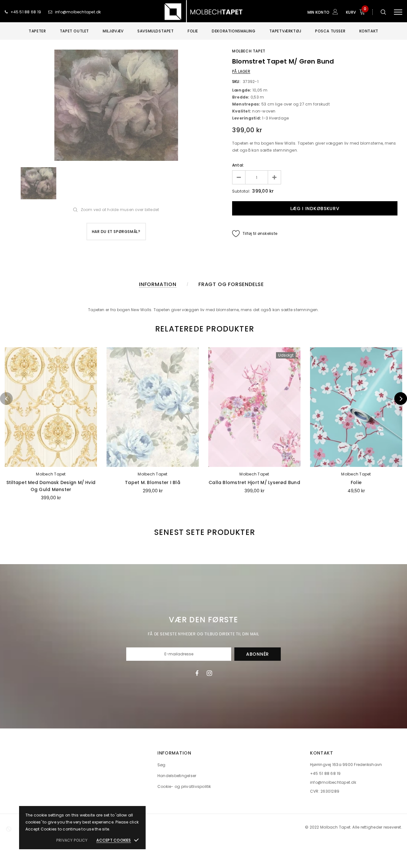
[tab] (203, 328)
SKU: (236, 81)
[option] (116, 105)
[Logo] (203, 12)
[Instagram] (209, 673)
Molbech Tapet (249, 51)
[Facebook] (196, 673)
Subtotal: (241, 191)
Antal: (238, 165)
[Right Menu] (398, 12)
